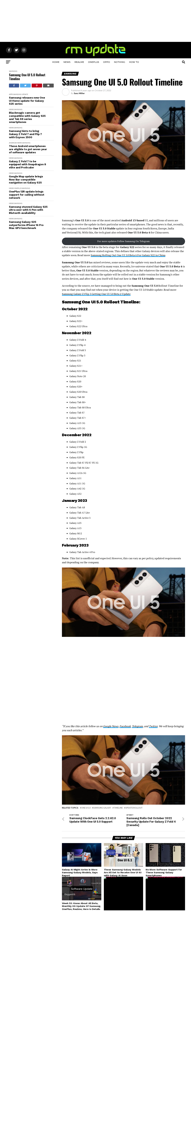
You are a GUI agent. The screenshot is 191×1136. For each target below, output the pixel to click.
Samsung (13, 71)
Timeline (118, 808)
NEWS (66, 62)
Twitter (153, 726)
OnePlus (93, 62)
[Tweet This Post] (25, 85)
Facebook (125, 726)
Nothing (119, 62)
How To (134, 62)
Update (25, 94)
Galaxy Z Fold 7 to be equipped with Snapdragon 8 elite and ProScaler (27, 164)
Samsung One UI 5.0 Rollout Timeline (27, 77)
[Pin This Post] (37, 85)
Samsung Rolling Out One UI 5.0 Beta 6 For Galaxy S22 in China (128, 255)
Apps (11, 94)
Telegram (137, 726)
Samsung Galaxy (102, 808)
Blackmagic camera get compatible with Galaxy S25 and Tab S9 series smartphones (27, 117)
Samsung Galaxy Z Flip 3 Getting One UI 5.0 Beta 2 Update (96, 294)
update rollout (134, 808)
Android (13, 143)
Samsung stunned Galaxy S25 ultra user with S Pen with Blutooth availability (28, 209)
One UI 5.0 (85, 808)
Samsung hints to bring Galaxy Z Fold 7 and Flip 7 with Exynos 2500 (25, 134)
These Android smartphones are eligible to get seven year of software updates (28, 149)
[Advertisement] (95, 21)
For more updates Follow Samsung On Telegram (123, 241)
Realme (79, 62)
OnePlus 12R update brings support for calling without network (26, 194)
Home (55, 62)
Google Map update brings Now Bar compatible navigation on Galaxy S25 (26, 179)
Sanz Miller (79, 93)
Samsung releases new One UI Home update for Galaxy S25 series (27, 100)
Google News (110, 726)
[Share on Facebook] (14, 85)
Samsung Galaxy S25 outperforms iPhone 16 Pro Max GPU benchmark (26, 225)
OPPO (106, 62)
